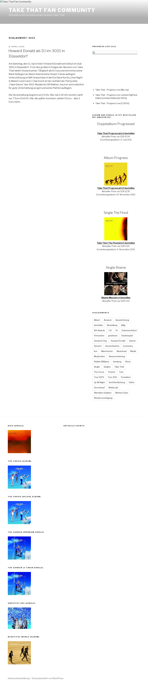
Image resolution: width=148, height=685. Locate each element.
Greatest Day (100, 341)
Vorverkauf (99, 387)
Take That (119, 367)
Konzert (98, 346)
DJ (116, 330)
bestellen (98, 325)
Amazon (108, 320)
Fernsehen (99, 335)
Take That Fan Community (52, 10)
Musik (133, 351)
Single (97, 367)
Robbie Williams (101, 361)
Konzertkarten (112, 346)
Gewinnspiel (127, 335)
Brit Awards (99, 330)
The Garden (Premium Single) (26, 532)
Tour (121, 372)
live (95, 351)
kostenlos (128, 346)
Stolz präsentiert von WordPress (47, 678)
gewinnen (113, 335)
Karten (132, 341)
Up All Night (99, 382)
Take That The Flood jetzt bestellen (116, 243)
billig (123, 325)
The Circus (99, 372)
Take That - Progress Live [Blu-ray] (112, 89)
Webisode (113, 387)
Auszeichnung (122, 320)
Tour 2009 (99, 377)
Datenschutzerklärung (18, 678)
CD (110, 330)
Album (97, 320)
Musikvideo (99, 356)
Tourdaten (126, 377)
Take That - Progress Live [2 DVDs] (112, 103)
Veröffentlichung (117, 382)
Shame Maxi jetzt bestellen (115, 297)
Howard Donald (118, 341)
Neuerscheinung (117, 356)
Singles (107, 367)
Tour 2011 (112, 377)
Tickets (111, 372)
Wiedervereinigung (103, 398)
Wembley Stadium (102, 393)
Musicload (121, 351)
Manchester (107, 351)
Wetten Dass (121, 393)
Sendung (117, 361)
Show (128, 361)
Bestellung (112, 325)
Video (131, 382)
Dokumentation (129, 330)
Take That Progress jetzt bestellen (116, 133)
